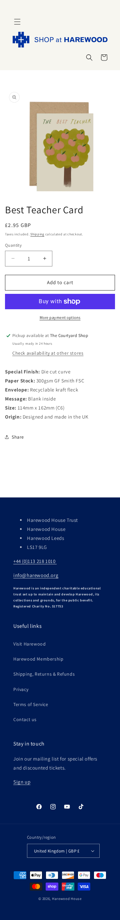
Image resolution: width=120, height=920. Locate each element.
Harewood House (67, 898)
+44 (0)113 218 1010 (35, 561)
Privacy (20, 689)
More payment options (60, 317)
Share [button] (18, 437)
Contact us (25, 719)
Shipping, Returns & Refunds (44, 674)
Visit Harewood (29, 644)
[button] (17, 21)
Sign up (21, 782)
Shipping (37, 234)
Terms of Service (30, 704)
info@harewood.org (35, 575)
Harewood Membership (38, 659)
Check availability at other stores (47, 353)
